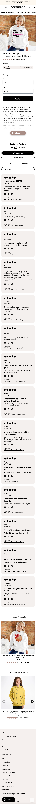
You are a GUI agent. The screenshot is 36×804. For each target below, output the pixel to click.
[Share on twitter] (8, 194)
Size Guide (5, 762)
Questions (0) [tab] (26, 163)
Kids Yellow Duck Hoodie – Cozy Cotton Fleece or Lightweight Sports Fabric (18, 712)
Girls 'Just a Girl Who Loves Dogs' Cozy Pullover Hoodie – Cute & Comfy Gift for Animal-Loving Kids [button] (15, 199)
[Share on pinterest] (12, 194)
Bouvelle (20, 801)
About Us (5, 766)
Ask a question (18, 158)
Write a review (18, 153)
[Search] (6, 7)
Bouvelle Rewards (8, 772)
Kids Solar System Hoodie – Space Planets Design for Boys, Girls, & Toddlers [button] (14, 289)
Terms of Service (7, 786)
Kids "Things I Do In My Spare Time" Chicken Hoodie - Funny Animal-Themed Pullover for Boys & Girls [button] (15, 348)
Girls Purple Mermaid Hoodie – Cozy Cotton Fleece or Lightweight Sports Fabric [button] (14, 414)
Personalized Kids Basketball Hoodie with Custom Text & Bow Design (18, 656)
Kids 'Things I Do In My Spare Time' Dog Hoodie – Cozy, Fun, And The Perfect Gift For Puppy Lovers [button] (14, 381)
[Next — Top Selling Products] (32, 701)
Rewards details (28, 67)
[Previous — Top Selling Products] (3, 701)
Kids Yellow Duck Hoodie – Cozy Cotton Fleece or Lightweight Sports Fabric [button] (14, 481)
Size (4, 78)
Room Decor (6, 750)
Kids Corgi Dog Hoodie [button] (10, 254)
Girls (17, 12)
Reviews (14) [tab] (10, 163)
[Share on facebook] (5, 194)
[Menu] (2, 7)
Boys (22, 12)
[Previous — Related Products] (3, 645)
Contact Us (5, 769)
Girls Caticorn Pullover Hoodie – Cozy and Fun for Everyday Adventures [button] (15, 571)
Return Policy (6, 779)
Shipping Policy (7, 776)
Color (4, 87)
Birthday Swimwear (8, 12)
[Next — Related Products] (32, 645)
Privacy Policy (6, 783)
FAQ (3, 759)
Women (27, 12)
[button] (8, 59)
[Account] (30, 7)
